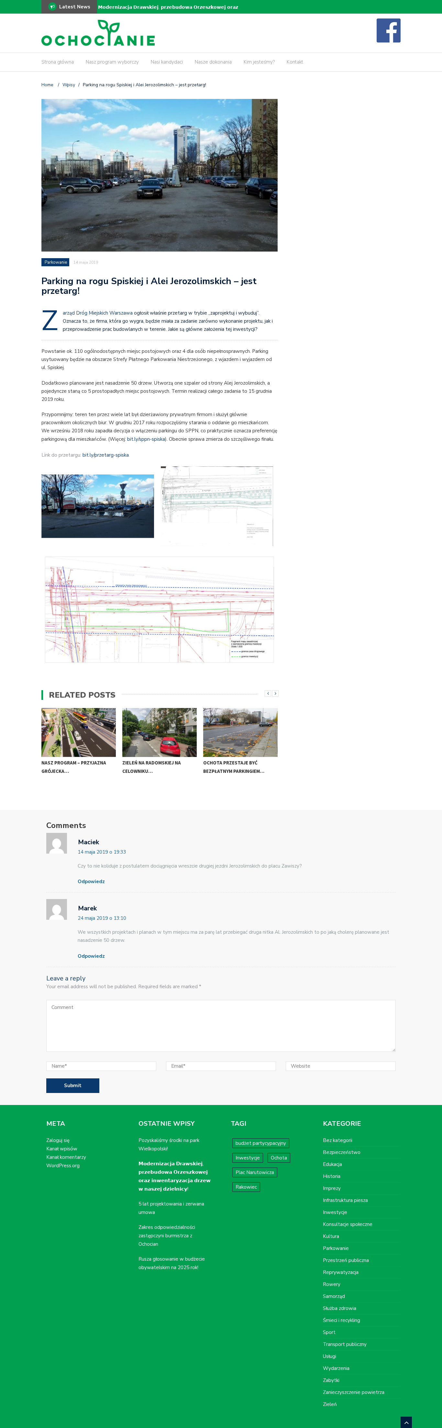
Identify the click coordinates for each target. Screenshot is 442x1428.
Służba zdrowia (339, 1308)
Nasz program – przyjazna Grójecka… (73, 767)
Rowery (331, 1284)
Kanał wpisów (61, 1149)
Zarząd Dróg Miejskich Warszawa (98, 313)
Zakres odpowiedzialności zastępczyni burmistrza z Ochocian (166, 1235)
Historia (331, 1176)
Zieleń (330, 1404)
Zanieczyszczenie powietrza (353, 1392)
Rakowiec (246, 1187)
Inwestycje (248, 1158)
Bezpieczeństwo (341, 1152)
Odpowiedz (91, 881)
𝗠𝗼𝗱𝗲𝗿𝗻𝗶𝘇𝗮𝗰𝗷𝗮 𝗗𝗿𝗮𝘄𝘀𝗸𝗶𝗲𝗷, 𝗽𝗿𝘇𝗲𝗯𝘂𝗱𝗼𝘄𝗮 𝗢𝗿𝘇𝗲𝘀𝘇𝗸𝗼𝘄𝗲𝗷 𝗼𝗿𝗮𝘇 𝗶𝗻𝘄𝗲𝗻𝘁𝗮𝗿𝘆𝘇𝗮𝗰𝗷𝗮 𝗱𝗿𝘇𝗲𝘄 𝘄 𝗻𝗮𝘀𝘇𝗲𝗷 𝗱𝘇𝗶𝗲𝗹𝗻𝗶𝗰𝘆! (168, 11)
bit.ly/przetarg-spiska (106, 455)
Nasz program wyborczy (112, 62)
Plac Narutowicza (255, 1172)
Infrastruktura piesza (345, 1200)
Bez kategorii (337, 1140)
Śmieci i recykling (341, 1320)
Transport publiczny (345, 1344)
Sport (329, 1332)
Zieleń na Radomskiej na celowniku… (151, 767)
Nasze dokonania (213, 62)
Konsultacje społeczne (347, 1224)
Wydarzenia (336, 1368)
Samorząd (334, 1296)
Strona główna (57, 62)
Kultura (331, 1236)
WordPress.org (63, 1165)
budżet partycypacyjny (261, 1143)
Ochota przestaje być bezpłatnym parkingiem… (233, 767)
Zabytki (331, 1380)
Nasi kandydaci (167, 62)
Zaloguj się (58, 1140)
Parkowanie (56, 262)
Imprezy (332, 1188)
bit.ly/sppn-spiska (146, 439)
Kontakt (295, 62)
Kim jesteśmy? (259, 62)
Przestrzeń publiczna (346, 1260)
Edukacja (332, 1164)
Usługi (329, 1356)
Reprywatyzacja (341, 1272)
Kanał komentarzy (66, 1157)
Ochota (279, 1158)
